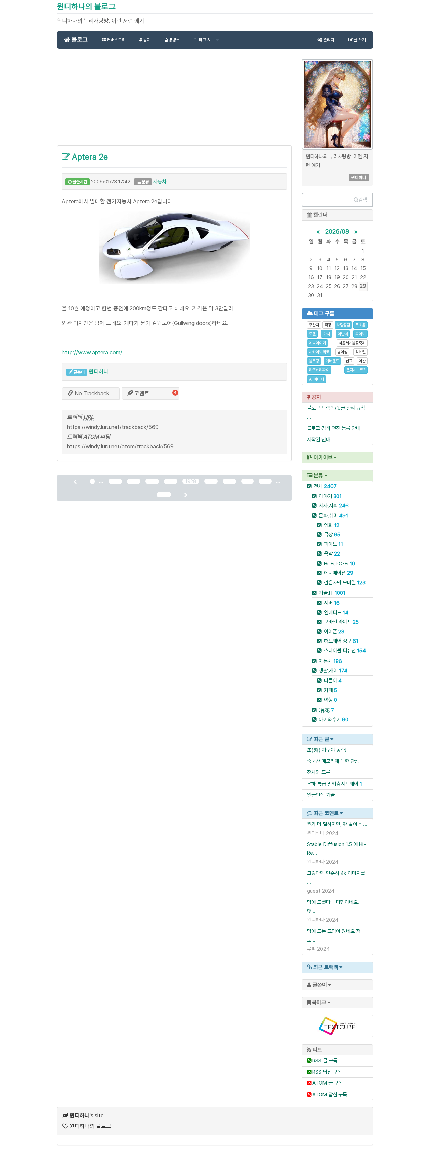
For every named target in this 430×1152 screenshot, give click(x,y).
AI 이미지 (316, 379)
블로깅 (314, 361)
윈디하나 (99, 371)
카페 (330, 690)
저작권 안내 (318, 439)
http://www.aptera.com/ (92, 352)
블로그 (79, 39)
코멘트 (141, 393)
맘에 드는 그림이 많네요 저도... (333, 935)
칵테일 (360, 352)
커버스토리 (115, 39)
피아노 (360, 333)
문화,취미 (333, 515)
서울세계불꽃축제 (352, 343)
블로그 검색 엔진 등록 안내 (333, 428)
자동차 (159, 182)
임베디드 (336, 612)
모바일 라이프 (341, 622)
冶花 (326, 710)
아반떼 (343, 333)
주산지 (314, 325)
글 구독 (324, 1060)
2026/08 (337, 231)
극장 (332, 534)
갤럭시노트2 (356, 370)
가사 (326, 333)
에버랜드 (332, 361)
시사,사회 (334, 505)
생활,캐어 (333, 670)
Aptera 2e (89, 157)
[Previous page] (75, 481)
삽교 (349, 361)
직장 (328, 325)
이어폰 (334, 631)
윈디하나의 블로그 (86, 6)
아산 (362, 361)
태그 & (204, 39)
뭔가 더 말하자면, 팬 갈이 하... (337, 824)
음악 (332, 553)
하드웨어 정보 (341, 641)
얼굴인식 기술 (321, 795)
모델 (312, 333)
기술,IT (332, 593)
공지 (146, 39)
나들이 (333, 680)
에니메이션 (338, 573)
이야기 (330, 496)
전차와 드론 (318, 772)
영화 (331, 525)
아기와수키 (333, 719)
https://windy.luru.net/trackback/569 (113, 427)
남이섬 (342, 352)
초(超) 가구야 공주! (326, 750)
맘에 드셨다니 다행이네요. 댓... (333, 906)
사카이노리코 (319, 352)
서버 (332, 603)
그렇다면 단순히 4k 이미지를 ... (336, 877)
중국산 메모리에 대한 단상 (333, 761)
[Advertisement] (174, 101)
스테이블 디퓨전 (345, 650)
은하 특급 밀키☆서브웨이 (332, 784)
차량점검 (343, 325)
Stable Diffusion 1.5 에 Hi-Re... (336, 848)
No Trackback (91, 393)
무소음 (360, 325)
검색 (362, 200)
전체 (325, 486)
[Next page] (185, 494)
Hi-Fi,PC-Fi (339, 563)
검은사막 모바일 (345, 582)
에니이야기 (317, 343)
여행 (330, 700)
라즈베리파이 (319, 370)
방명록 (174, 39)
